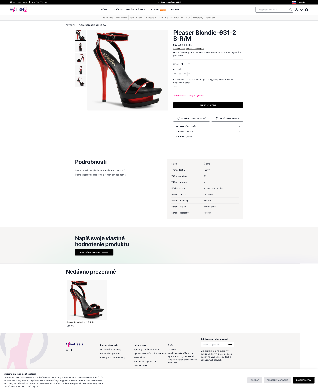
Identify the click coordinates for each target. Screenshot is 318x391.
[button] (300, 2)
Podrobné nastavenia (277, 380)
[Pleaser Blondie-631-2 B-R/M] (87, 300)
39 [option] (189, 74)
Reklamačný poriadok (110, 353)
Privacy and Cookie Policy (112, 357)
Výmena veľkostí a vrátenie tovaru (150, 353)
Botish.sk (70, 25)
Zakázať (255, 380)
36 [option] (180, 74)
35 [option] (175, 74)
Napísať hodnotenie (90, 252)
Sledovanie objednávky (145, 361)
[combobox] (274, 9)
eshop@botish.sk (20, 2)
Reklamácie (139, 357)
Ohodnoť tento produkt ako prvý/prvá (188, 49)
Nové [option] (175, 87)
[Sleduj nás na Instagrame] (67, 350)
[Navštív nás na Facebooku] (71, 350)
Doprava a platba (184, 131)
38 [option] (185, 74)
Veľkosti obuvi (140, 365)
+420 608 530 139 (39, 2)
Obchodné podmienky (110, 349)
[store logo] (18, 10)
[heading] (159, 162)
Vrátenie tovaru (184, 137)
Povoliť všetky (303, 380)
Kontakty (172, 349)
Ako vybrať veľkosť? (186, 126)
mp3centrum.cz (175, 356)
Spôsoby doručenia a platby (147, 349)
